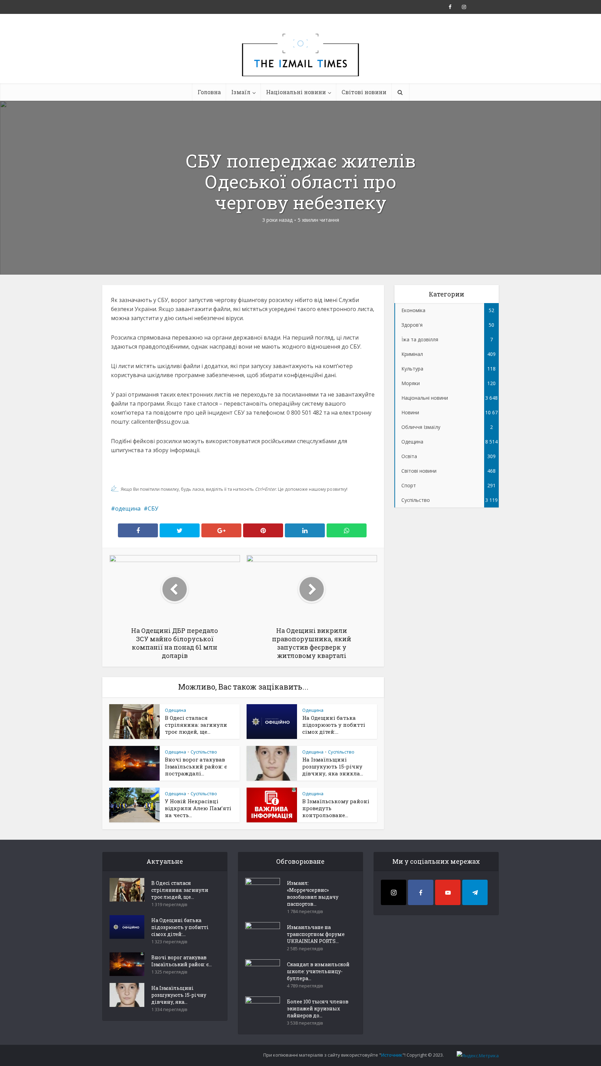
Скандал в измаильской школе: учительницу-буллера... (318, 971)
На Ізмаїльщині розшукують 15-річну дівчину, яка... (178, 995)
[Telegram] (475, 892)
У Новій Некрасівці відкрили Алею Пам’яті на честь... (198, 808)
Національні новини (296, 92)
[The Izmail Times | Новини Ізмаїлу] (300, 62)
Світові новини (364, 92)
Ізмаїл (240, 92)
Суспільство (204, 752)
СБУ (153, 508)
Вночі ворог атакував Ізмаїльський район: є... (181, 961)
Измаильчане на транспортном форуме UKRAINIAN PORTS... (316, 934)
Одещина (175, 710)
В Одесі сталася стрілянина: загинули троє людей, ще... (196, 724)
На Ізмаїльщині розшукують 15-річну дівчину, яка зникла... (332, 766)
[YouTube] (447, 892)
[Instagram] (393, 892)
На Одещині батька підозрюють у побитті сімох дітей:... (333, 724)
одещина (128, 508)
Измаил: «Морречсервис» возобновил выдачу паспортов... (312, 893)
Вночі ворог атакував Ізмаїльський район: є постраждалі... (196, 766)
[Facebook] (420, 892)
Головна (209, 92)
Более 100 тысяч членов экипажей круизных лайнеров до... (317, 1008)
